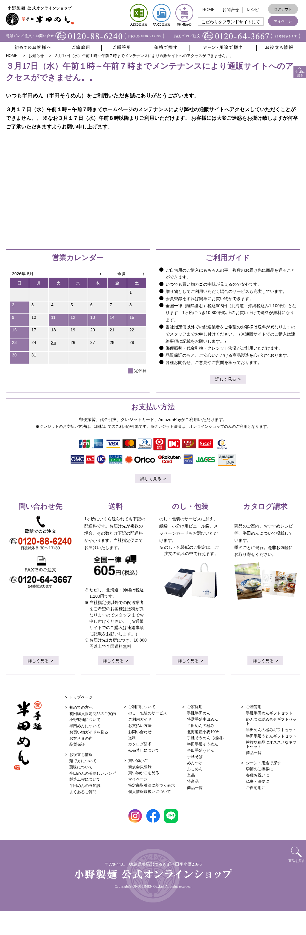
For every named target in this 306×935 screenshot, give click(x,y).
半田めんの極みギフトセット (271, 730)
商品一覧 (195, 787)
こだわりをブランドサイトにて (230, 22)
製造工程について (84, 779)
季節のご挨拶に (259, 769)
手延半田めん (198, 713)
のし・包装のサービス (147, 713)
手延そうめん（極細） (206, 738)
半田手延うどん (200, 750)
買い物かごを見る (143, 773)
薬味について (81, 767)
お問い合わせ (140, 732)
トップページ (81, 697)
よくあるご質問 (83, 792)
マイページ (283, 21)
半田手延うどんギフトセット (271, 736)
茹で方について (83, 761)
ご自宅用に (255, 787)
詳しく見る (225, 379)
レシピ (253, 9)
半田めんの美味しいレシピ (92, 773)
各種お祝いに (257, 775)
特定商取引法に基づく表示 (151, 785)
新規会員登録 (140, 767)
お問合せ (230, 9)
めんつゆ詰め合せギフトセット (271, 721)
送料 (132, 738)
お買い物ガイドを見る (88, 732)
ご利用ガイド (140, 719)
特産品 (193, 781)
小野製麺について (84, 719)
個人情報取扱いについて (149, 791)
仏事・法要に (257, 781)
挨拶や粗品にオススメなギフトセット (271, 744)
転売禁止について (143, 750)
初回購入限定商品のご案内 (92, 713)
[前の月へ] (98, 273)
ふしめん (195, 769)
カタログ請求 (140, 744)
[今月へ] (117, 273)
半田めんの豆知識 (84, 785)
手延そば (195, 756)
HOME (208, 9)
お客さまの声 (81, 738)
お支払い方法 (140, 725)
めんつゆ (195, 763)
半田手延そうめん (202, 744)
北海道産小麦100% (203, 732)
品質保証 (77, 744)
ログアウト (283, 9)
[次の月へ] (137, 273)
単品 (191, 775)
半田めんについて (84, 726)
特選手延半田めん (202, 719)
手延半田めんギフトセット (269, 713)
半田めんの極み (200, 725)
